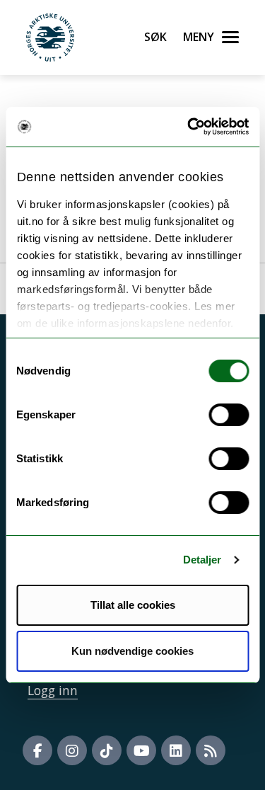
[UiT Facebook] (37, 750)
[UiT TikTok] (107, 750)
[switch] (228, 414)
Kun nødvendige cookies (132, 651)
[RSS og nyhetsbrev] (210, 750)
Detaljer (202, 560)
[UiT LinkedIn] (176, 750)
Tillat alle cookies (132, 605)
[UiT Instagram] (72, 750)
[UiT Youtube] (141, 750)
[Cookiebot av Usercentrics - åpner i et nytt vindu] (189, 127)
